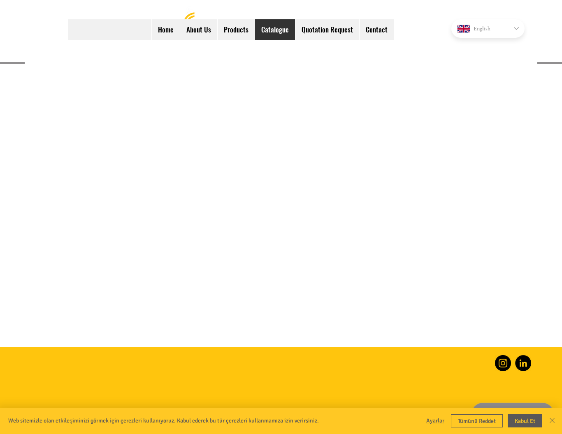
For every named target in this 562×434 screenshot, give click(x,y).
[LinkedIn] (523, 363)
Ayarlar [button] (435, 420)
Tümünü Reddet (477, 421)
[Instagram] (503, 363)
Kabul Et (525, 421)
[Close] (552, 420)
